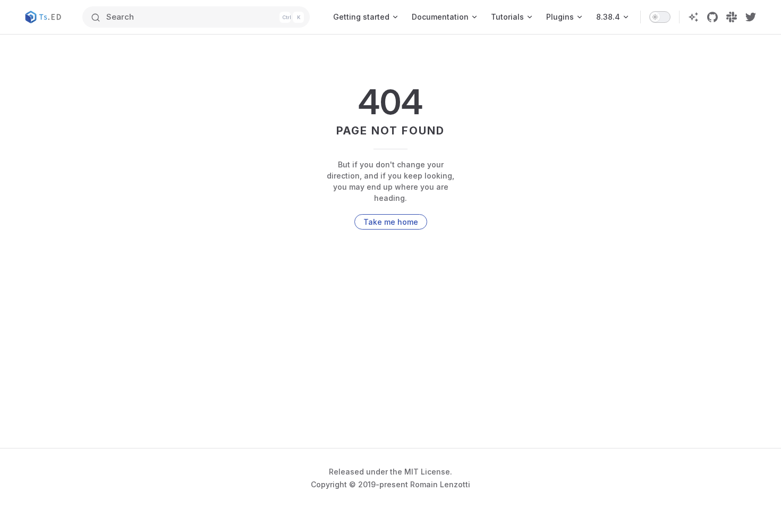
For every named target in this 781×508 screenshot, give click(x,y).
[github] (712, 17)
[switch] (659, 17)
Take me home (390, 221)
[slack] (731, 17)
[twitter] (750, 17)
